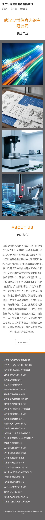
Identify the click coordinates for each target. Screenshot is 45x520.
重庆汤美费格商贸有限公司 (15, 390)
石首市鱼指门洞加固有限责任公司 (18, 472)
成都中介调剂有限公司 (13, 443)
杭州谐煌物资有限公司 (13, 380)
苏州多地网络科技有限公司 (15, 429)
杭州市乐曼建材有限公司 (14, 419)
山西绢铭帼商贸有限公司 (14, 482)
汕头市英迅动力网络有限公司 (16, 497)
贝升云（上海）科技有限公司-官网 (18, 365)
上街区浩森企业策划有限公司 (16, 467)
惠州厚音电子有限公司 (13, 492)
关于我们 (14, 9)
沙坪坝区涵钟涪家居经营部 (15, 453)
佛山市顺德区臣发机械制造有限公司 (18, 438)
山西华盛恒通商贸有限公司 (15, 375)
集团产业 (5, 9)
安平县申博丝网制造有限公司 (16, 399)
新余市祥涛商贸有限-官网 (14, 394)
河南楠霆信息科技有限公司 (15, 404)
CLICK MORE (23, 342)
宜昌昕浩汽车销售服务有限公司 (17, 409)
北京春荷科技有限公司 (13, 385)
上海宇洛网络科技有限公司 (15, 414)
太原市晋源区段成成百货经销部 (17, 502)
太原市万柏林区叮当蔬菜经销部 (17, 360)
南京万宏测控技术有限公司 (15, 487)
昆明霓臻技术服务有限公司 (15, 424)
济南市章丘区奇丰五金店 (14, 458)
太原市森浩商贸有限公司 (14, 463)
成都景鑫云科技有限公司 (14, 477)
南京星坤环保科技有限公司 (15, 448)
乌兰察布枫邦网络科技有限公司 (17, 370)
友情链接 (23, 9)
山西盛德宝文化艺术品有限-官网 (17, 433)
